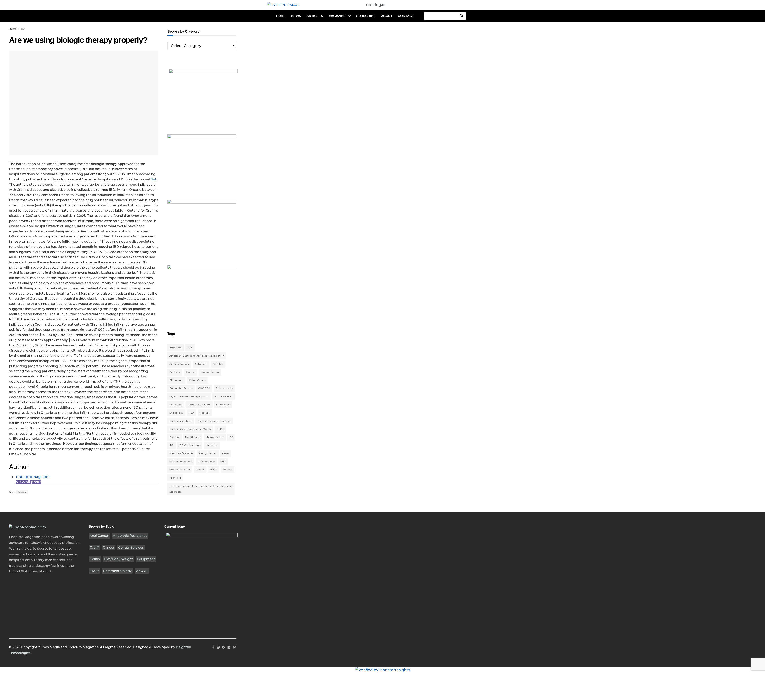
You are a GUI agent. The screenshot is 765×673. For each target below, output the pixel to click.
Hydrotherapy (215, 437)
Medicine (212, 445)
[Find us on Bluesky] (234, 647)
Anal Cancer (99, 536)
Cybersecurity (224, 388)
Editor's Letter (223, 396)
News (296, 16)
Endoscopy (176, 412)
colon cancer (197, 380)
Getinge (174, 437)
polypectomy (206, 461)
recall (200, 469)
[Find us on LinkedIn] (229, 647)
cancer (190, 372)
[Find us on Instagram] (218, 647)
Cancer (108, 547)
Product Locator (179, 469)
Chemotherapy (210, 372)
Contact (406, 16)
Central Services (131, 547)
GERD (220, 429)
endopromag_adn (33, 477)
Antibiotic (201, 364)
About (387, 16)
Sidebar (227, 469)
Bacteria (174, 372)
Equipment (146, 559)
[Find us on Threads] (223, 647)
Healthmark (192, 437)
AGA (190, 347)
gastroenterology (180, 421)
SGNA (213, 469)
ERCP (94, 571)
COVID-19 (204, 388)
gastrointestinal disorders (214, 421)
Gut (153, 179)
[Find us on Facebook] (213, 647)
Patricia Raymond (180, 461)
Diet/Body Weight (118, 559)
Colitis (95, 559)
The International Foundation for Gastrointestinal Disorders (201, 489)
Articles (314, 16)
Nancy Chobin (208, 453)
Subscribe (366, 16)
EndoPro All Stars (199, 404)
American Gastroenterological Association (196, 355)
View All (142, 571)
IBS (171, 445)
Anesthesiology (179, 364)
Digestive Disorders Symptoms (189, 396)
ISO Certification (189, 445)
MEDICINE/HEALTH (181, 453)
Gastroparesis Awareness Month (190, 429)
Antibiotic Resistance (130, 536)
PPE (223, 461)
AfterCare (175, 347)
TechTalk (175, 477)
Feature (205, 412)
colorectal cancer (181, 388)
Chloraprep (176, 380)
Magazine (337, 16)
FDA (191, 412)
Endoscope (223, 404)
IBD (23, 28)
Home (281, 16)
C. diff (94, 547)
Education (175, 404)
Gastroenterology (117, 571)
